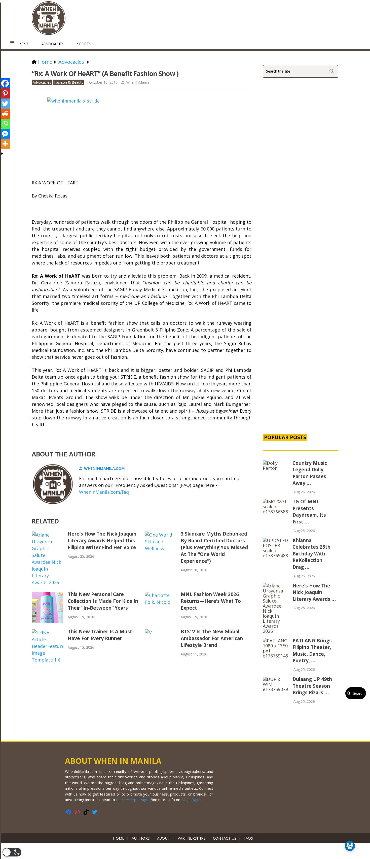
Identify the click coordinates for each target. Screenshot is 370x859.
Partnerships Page (132, 799)
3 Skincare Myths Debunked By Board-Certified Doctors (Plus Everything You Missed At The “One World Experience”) (214, 547)
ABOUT (163, 838)
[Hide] (2, 154)
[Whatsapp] (5, 124)
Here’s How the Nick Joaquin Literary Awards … (314, 592)
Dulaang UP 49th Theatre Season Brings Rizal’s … (312, 686)
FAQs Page (191, 799)
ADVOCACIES (52, 44)
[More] (5, 144)
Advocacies (42, 82)
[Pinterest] (5, 93)
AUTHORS (141, 838)
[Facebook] (5, 83)
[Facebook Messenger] (5, 134)
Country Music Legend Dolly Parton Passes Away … (309, 473)
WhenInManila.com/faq (104, 492)
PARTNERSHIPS (191, 838)
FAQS (248, 838)
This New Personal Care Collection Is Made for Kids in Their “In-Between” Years (103, 601)
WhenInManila (138, 82)
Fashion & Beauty (68, 82)
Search (357, 693)
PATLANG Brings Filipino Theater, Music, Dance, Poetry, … (312, 650)
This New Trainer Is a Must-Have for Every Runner (101, 635)
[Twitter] (5, 103)
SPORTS (84, 44)
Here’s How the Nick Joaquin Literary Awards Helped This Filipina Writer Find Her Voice (102, 541)
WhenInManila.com (104, 468)
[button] (12, 852)
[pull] (12, 43)
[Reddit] (5, 114)
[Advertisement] (300, 343)
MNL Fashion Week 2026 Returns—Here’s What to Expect (211, 601)
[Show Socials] (350, 846)
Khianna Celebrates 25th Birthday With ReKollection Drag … (311, 553)
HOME (119, 838)
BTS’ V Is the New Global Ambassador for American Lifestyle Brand (212, 638)
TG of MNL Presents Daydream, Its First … (309, 511)
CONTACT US (224, 838)
